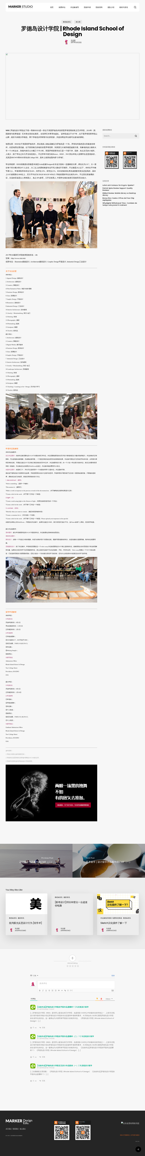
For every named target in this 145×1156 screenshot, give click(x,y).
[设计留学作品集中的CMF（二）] (36, 861)
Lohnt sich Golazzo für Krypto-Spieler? (118, 185)
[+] (71, 990)
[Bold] (39, 990)
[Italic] (43, 990)
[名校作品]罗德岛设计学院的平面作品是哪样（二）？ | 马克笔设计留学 (65, 1036)
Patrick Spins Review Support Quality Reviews (118, 189)
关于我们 (9, 1129)
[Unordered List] (55, 990)
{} (68, 990)
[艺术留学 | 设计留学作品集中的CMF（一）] (108, 861)
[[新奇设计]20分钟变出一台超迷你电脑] (72, 914)
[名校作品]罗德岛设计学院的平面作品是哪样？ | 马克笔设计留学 (63, 1007)
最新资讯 (21, 918)
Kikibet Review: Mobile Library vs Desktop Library (119, 194)
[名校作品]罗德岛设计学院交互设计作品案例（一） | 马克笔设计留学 (64, 1065)
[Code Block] (62, 990)
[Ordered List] (52, 990)
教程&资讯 (67, 22)
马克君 (73, 40)
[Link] (65, 990)
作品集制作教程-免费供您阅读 (111, 918)
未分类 (78, 22)
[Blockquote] (58, 990)
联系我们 (16, 1129)
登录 (113, 975)
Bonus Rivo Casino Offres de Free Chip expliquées (118, 199)
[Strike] (49, 990)
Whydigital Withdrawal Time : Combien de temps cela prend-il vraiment (120, 204)
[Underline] (46, 990)
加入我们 (23, 1129)
